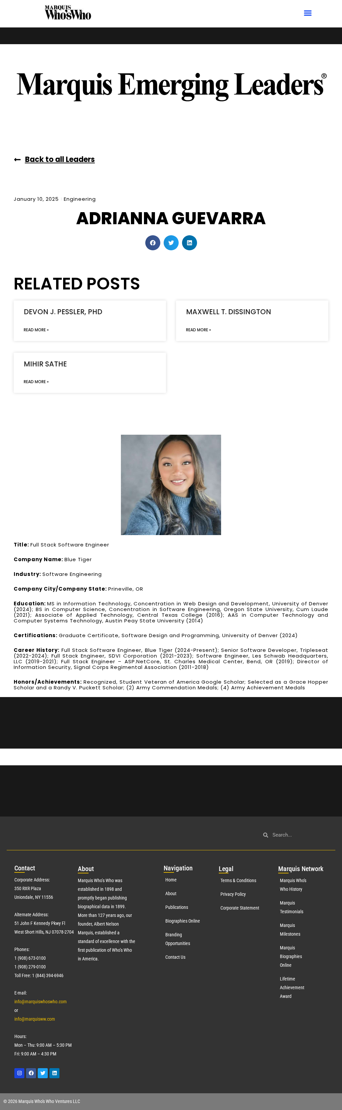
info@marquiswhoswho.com (40, 1001)
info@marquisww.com (34, 1019)
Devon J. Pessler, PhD (63, 312)
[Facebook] (31, 1073)
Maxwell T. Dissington (228, 312)
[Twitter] (43, 1073)
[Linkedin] (54, 1073)
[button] (308, 13)
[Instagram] (19, 1073)
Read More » (36, 330)
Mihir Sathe (45, 364)
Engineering (80, 198)
